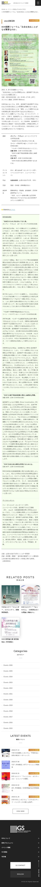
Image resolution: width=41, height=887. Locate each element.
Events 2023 (8, 682)
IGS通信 (4, 852)
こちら (13, 209)
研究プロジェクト (7, 843)
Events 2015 (8, 728)
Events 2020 (8, 699)
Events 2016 (8, 722)
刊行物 (4, 856)
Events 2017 (8, 717)
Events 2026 (8, 665)
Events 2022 (8, 688)
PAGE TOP (39, 873)
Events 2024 (8, 676)
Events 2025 (8, 671)
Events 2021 (21, 9)
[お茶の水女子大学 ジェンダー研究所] (15, 2)
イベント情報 (12, 9)
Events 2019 (8, 705)
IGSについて (6, 838)
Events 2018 (8, 711)
